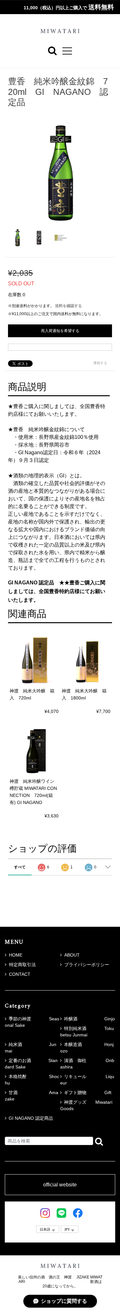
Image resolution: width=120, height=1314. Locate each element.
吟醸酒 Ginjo (89, 1018)
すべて (20, 867)
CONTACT (19, 974)
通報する (100, 363)
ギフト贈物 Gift (87, 1092)
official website (60, 1184)
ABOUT (72, 955)
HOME (15, 955)
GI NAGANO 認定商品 (31, 1118)
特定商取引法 (22, 964)
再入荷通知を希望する (60, 331)
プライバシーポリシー (86, 964)
